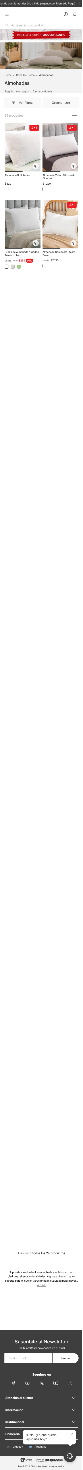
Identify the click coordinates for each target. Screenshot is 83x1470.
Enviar (62, 1358)
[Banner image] (40, 34)
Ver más (45, 1173)
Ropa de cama (25, 74)
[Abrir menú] (6, 14)
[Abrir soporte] (66, 1456)
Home (8, 74)
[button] (34, 164)
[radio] (71, 115)
